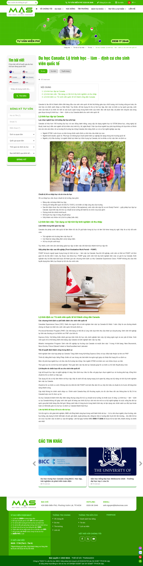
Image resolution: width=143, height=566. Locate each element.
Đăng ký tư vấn (105, 2)
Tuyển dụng (66, 71)
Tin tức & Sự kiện (78, 47)
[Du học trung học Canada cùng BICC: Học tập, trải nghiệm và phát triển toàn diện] (62, 461)
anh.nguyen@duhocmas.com (115, 505)
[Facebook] (82, 539)
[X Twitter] (88, 539)
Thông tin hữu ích (88, 515)
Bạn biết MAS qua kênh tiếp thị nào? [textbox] (22, 153)
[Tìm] (36, 3)
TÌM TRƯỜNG (83, 9)
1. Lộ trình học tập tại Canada (53, 91)
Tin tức (90, 47)
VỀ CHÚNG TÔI (46, 9)
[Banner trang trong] (71, 29)
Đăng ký (21, 159)
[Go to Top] (140, 561)
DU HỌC (58, 9)
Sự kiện (121, 2)
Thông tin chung (61, 515)
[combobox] (21, 134)
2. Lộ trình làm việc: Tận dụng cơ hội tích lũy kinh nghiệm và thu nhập (69, 94)
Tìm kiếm (22, 96)
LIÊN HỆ (132, 9)
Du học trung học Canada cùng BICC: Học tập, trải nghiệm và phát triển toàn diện (61, 480)
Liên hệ (57, 530)
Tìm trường (58, 526)
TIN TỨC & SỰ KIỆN (116, 9)
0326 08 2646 (88, 2)
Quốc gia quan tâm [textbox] (17, 141)
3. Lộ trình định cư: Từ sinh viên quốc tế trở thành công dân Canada (68, 97)
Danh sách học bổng (88, 519)
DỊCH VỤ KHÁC (97, 9)
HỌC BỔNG (70, 9)
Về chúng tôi (59, 519)
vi (132, 2)
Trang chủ (67, 47)
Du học (57, 523)
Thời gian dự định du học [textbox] (19, 147)
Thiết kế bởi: (83, 558)
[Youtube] (93, 539)
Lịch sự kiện (84, 526)
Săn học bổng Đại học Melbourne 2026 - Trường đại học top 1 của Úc (112, 480)
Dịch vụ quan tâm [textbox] (16, 134)
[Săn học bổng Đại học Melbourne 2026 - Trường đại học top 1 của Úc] (113, 461)
